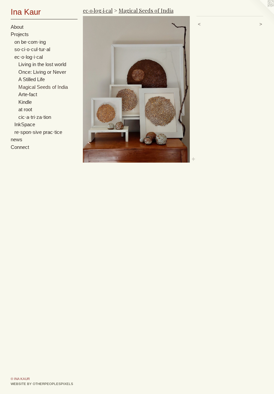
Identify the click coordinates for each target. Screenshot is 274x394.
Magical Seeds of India (43, 87)
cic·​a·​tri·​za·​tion (34, 117)
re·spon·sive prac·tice (38, 132)
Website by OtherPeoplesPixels (42, 384)
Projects (20, 34)
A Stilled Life (31, 79)
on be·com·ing (30, 42)
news (16, 139)
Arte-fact (27, 94)
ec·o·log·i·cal (28, 57)
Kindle (25, 102)
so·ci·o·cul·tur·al (32, 49)
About (17, 27)
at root (25, 109)
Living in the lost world (42, 64)
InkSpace (24, 124)
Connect (20, 147)
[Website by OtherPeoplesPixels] (260, 13)
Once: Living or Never (42, 72)
